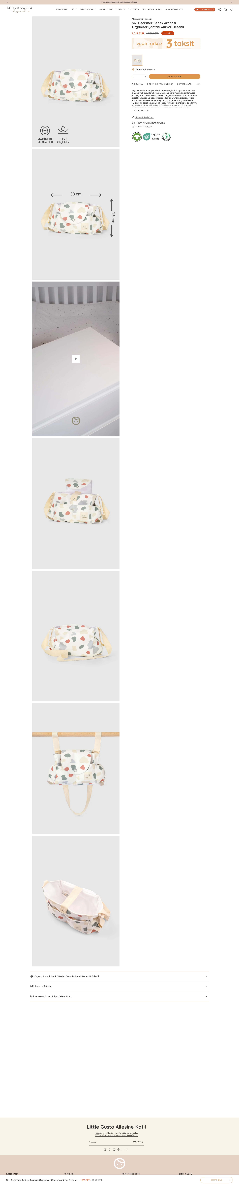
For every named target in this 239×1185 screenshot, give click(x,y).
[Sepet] (231, 9)
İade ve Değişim (43, 986)
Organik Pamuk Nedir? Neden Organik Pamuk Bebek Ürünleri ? (66, 976)
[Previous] (7, 2)
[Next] (232, 2)
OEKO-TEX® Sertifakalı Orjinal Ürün (53, 996)
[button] (61, 9)
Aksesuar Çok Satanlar (142, 19)
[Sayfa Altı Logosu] (119, 1163)
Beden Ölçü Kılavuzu (145, 69)
